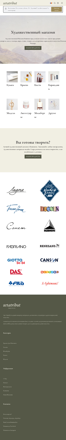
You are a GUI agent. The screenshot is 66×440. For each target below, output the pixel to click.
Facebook (13, 426)
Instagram (13, 430)
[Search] (54, 3)
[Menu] (62, 3)
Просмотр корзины (56, 9)
